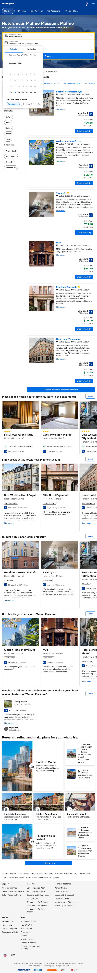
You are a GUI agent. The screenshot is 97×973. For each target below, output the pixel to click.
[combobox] (48, 37)
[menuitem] (8, 11)
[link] (13, 117)
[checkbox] (35, 68)
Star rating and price (71, 83)
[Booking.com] (8, 4)
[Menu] (93, 4)
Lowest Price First (51, 83)
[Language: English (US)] (5, 955)
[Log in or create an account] (86, 4)
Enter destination (15, 35)
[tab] (14, 49)
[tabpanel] (23, 80)
